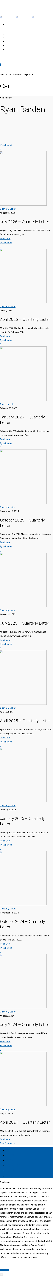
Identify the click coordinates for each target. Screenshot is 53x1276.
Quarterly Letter (7, 209)
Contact (12, 1170)
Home (10, 1149)
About (10, 1155)
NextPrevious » (7, 1143)
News (10, 1160)
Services (13, 1165)
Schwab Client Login (17, 53)
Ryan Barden (6, 145)
